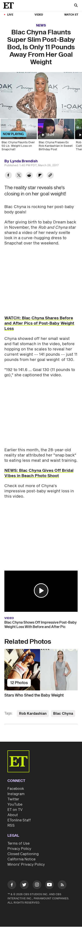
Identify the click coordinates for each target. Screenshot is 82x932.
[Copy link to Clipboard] (50, 175)
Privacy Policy (19, 848)
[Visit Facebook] (11, 885)
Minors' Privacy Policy (26, 864)
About (12, 815)
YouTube (14, 804)
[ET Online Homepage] (9, 5)
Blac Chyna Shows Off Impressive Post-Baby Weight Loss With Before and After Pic (40, 624)
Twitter (13, 799)
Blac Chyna (63, 713)
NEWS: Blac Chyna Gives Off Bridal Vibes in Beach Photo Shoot (38, 473)
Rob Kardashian (33, 713)
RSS (11, 825)
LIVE (10, 15)
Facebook (15, 788)
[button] (41, 590)
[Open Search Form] (76, 6)
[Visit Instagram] (37, 885)
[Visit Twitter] (24, 885)
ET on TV (15, 809)
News (41, 25)
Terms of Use (18, 843)
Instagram (15, 794)
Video (39, 15)
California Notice (21, 859)
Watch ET (71, 15)
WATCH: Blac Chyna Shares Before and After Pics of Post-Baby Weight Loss (39, 323)
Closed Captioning (23, 854)
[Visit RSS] (62, 885)
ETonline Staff (19, 820)
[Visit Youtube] (49, 884)
